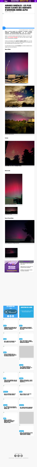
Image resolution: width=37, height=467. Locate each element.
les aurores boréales (13, 37)
